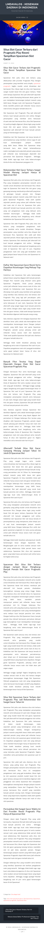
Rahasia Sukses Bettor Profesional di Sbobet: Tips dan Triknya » (23, 917)
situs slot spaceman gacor (15, 898)
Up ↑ (23, 932)
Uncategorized (15, 894)
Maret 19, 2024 (8, 63)
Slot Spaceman (28, 898)
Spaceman (36, 898)
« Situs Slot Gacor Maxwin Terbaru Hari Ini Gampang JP (18, 910)
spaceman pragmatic (10, 900)
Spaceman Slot (21, 900)
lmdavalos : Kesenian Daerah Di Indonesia (22, 6)
